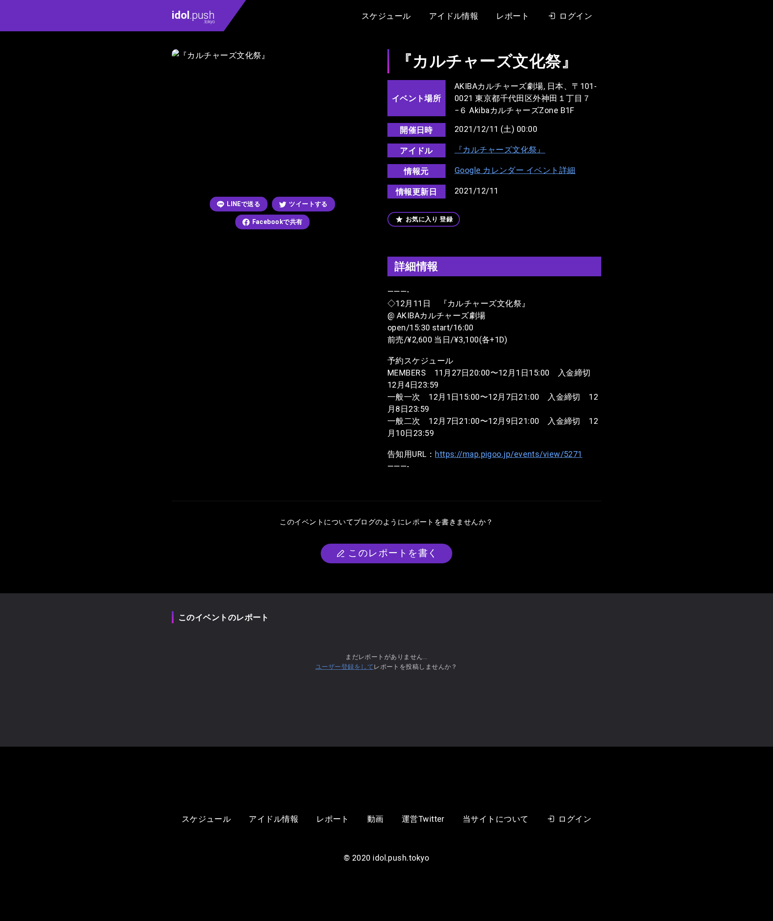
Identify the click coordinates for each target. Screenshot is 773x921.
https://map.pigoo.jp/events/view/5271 (508, 454)
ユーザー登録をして (344, 666)
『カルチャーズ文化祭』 (499, 149)
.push (193, 16)
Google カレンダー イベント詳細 (515, 170)
